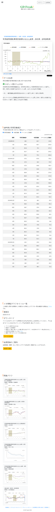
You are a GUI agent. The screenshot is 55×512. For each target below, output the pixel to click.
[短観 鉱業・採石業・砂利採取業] (15, 497)
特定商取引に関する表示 (38, 507)
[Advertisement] (27, 21)
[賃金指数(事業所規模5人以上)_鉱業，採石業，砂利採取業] (15, 411)
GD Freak (27, 7)
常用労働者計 (8, 132)
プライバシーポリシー (27, 507)
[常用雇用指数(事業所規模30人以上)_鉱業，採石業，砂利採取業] (15, 476)
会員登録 (48, 2)
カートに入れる (8, 336)
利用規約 (46, 507)
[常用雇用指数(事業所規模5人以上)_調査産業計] (15, 432)
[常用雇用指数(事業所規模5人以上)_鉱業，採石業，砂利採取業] (15, 454)
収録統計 (7, 507)
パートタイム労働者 (26, 132)
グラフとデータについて (16, 507)
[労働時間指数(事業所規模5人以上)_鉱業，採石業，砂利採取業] (15, 389)
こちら (50, 306)
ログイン (40, 2)
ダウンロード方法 (7, 73)
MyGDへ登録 (7, 348)
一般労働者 (16, 132)
